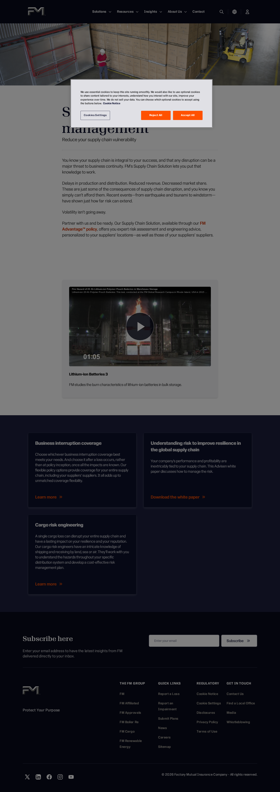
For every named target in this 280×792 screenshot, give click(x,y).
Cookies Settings (95, 115)
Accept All (188, 115)
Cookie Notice (111, 103)
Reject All (155, 115)
